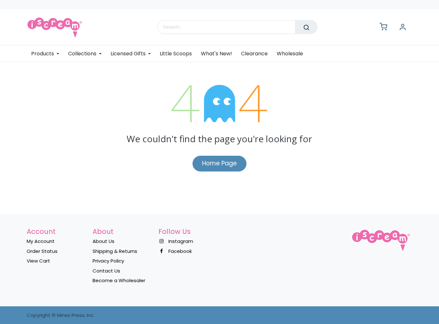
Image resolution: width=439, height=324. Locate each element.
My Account (41, 241)
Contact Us (106, 270)
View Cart (38, 260)
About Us (103, 241)
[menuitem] (47, 53)
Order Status (42, 251)
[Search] (306, 27)
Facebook (180, 251)
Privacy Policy (108, 260)
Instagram (180, 241)
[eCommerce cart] (383, 27)
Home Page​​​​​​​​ (219, 163)
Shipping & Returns (115, 251)
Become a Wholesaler (119, 280)
